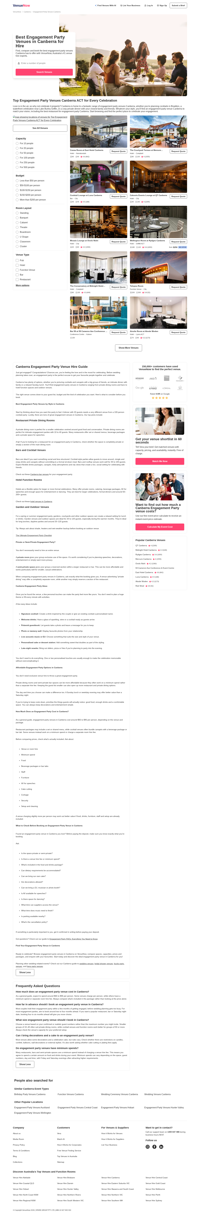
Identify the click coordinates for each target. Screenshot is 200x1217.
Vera (59, 1133)
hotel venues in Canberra (41, 501)
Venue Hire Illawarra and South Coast (117, 1189)
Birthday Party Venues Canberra (29, 1094)
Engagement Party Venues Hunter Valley (164, 1107)
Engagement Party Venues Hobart (117, 1107)
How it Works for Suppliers (112, 1139)
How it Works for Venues (111, 1133)
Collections (17, 1162)
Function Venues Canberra (71, 1094)
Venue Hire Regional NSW (24, 1200)
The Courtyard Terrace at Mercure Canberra (145, 150)
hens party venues (35, 966)
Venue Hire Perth (153, 1195)
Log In (150, 5)
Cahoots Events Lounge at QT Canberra (148, 195)
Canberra (27, 12)
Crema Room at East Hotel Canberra (86, 150)
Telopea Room (136, 286)
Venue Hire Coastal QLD (23, 1183)
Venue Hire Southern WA (112, 1200)
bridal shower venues (104, 964)
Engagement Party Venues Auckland (32, 1107)
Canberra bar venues (39, 474)
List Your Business (131, 5)
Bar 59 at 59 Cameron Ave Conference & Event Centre (88, 331)
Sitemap (60, 1162)
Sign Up (163, 5)
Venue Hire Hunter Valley (68, 1189)
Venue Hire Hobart (21, 1189)
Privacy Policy (19, 1145)
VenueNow (17, 12)
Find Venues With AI (106, 5)
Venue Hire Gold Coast (155, 1183)
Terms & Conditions (21, 1150)
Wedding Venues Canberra (157, 1094)
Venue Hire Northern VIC (112, 1195)
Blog (15, 1156)
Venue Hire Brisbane (66, 1177)
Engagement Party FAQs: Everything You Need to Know (73, 939)
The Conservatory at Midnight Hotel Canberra (86, 286)
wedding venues (86, 964)
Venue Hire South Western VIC (70, 1200)
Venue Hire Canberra (110, 1177)
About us (17, 1133)
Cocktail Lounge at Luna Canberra (86, 195)
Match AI (61, 1139)
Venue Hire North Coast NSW (25, 1195)
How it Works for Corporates (69, 1145)
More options (22, 285)
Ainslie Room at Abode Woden (144, 331)
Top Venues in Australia (67, 1156)
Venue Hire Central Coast (156, 1177)
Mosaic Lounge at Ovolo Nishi (84, 240)
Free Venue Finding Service (69, 1150)
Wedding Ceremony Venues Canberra (119, 1094)
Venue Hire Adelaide (21, 1177)
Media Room (18, 1139)
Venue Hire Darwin (65, 1183)
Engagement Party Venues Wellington (32, 1113)
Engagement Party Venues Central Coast (77, 1107)
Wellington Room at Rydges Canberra (147, 240)
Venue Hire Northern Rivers (69, 1195)
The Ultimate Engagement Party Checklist (34, 535)
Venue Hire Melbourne (155, 1189)
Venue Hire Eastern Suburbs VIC (115, 1183)
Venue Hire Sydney (154, 1200)
